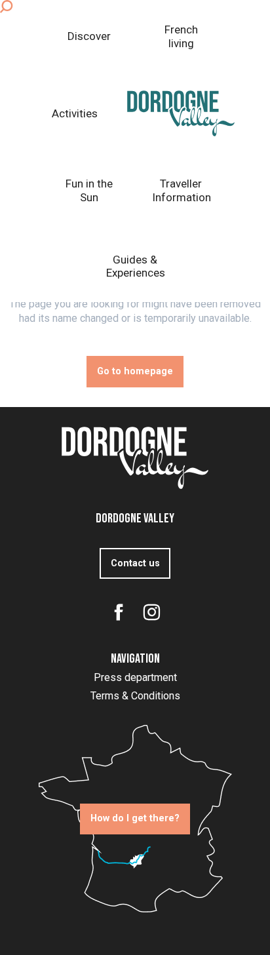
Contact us (135, 563)
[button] (6, 6)
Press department (135, 677)
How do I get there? (135, 818)
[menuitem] (89, 36)
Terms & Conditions (135, 696)
